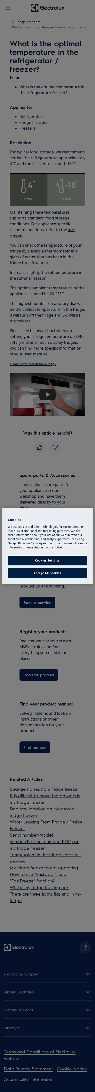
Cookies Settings (47, 560)
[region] (47, 546)
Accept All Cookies (47, 573)
